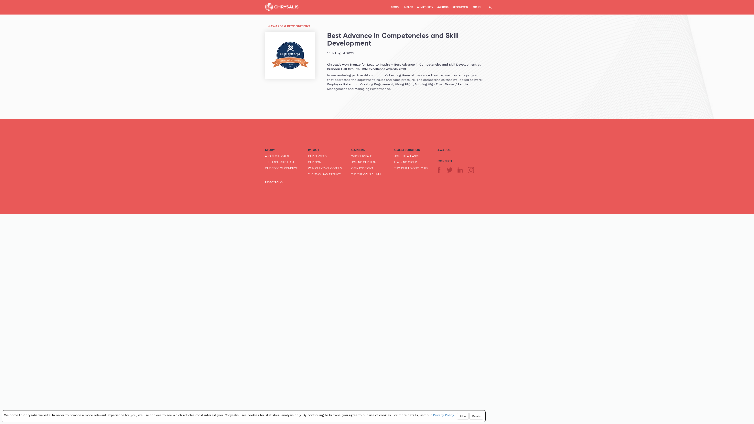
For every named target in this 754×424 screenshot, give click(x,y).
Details (476, 416)
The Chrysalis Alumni (366, 174)
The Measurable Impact (324, 174)
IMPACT (408, 7)
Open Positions (362, 168)
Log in (476, 7)
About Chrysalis (277, 156)
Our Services (317, 156)
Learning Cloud (405, 162)
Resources (460, 7)
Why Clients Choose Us (325, 168)
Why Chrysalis (361, 156)
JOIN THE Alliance (406, 156)
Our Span (314, 162)
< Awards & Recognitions (289, 26)
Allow (463, 416)
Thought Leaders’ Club (411, 168)
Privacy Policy (274, 182)
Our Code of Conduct (281, 168)
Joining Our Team (363, 162)
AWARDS (442, 7)
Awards (443, 150)
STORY (395, 7)
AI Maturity (425, 7)
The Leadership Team (279, 162)
